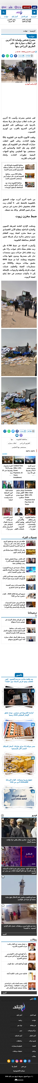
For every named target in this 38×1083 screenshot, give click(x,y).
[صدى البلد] (19, 12)
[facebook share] (15, 55)
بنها (12, 439)
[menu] (34, 12)
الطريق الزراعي (25, 443)
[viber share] (21, 435)
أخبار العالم (33, 1036)
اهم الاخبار (24, 16)
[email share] (3, 55)
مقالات (34, 1056)
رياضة (20, 1020)
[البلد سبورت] (26, 7)
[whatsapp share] (7, 55)
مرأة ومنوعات (32, 1030)
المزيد (4, 934)
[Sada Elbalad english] (4, 7)
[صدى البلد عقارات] (10, 7)
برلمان (34, 1051)
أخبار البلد (15, 16)
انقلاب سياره (12, 443)
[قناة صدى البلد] (34, 7)
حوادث (6, 16)
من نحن (23, 1066)
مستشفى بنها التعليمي (19, 447)
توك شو (20, 1025)
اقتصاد (34, 1046)
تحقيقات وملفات (17, 1051)
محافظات (19, 1041)
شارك (20, 56)
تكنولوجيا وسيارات (17, 1046)
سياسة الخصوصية (19, 1071)
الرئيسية (33, 16)
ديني (20, 1030)
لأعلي (32, 999)
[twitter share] (11, 55)
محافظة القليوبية (21, 439)
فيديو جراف (32, 1041)
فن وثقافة (33, 1025)
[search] (3, 12)
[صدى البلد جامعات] (18, 7)
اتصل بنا (14, 1066)
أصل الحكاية (18, 1036)
